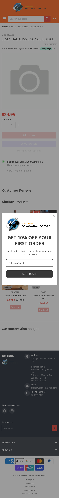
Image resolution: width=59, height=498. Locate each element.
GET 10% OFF (29, 273)
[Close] (54, 216)
